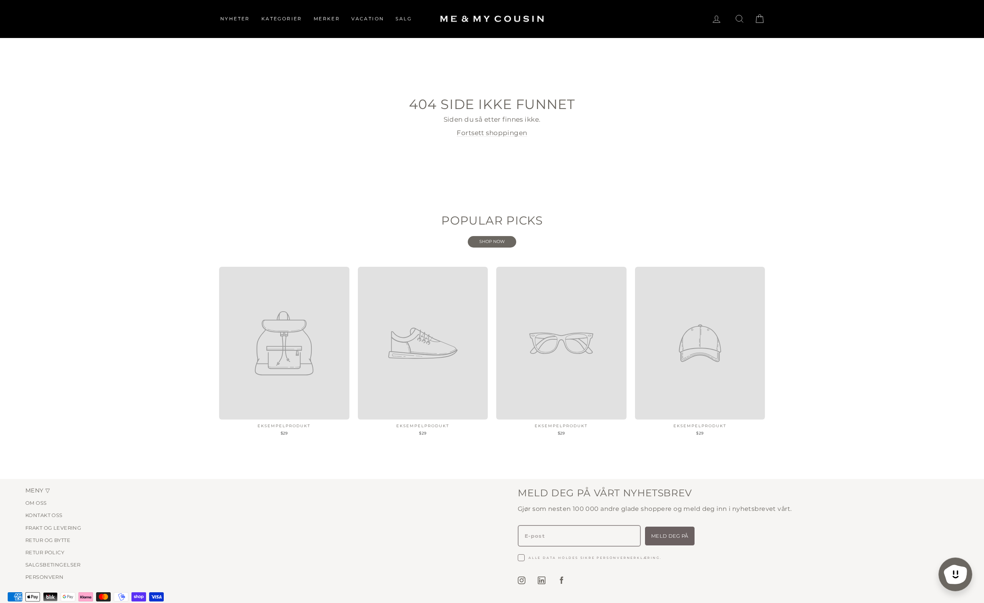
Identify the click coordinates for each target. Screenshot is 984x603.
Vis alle (492, 242)
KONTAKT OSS (44, 515)
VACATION (367, 18)
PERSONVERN (44, 577)
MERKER (327, 18)
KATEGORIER (281, 18)
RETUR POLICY (44, 552)
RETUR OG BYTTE (47, 540)
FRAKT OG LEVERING (53, 528)
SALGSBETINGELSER (53, 565)
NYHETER (235, 18)
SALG (404, 18)
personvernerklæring (628, 558)
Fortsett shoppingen (492, 133)
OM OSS (36, 503)
